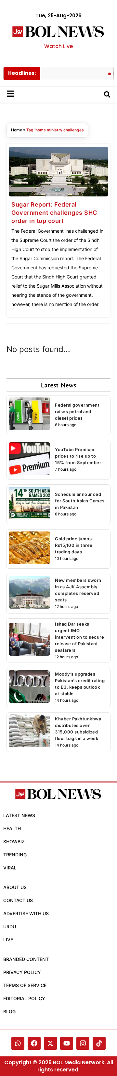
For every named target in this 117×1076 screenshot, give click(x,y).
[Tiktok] (99, 1043)
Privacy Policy (22, 972)
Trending (15, 854)
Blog (9, 1011)
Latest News (19, 815)
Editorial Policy (24, 998)
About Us (15, 887)
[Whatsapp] (17, 1043)
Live (8, 939)
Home (16, 129)
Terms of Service (24, 985)
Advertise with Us (26, 913)
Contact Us (18, 900)
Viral (10, 867)
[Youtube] (66, 1043)
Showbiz (14, 841)
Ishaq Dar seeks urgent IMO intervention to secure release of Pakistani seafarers (79, 637)
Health (12, 828)
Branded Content (26, 959)
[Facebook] (34, 1043)
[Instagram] (82, 1043)
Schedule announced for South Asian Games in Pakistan (80, 501)
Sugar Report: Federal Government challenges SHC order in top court (54, 212)
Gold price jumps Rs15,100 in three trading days (74, 545)
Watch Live (58, 46)
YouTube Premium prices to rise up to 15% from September (78, 456)
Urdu (9, 926)
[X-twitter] (50, 1043)
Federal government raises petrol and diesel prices (77, 411)
